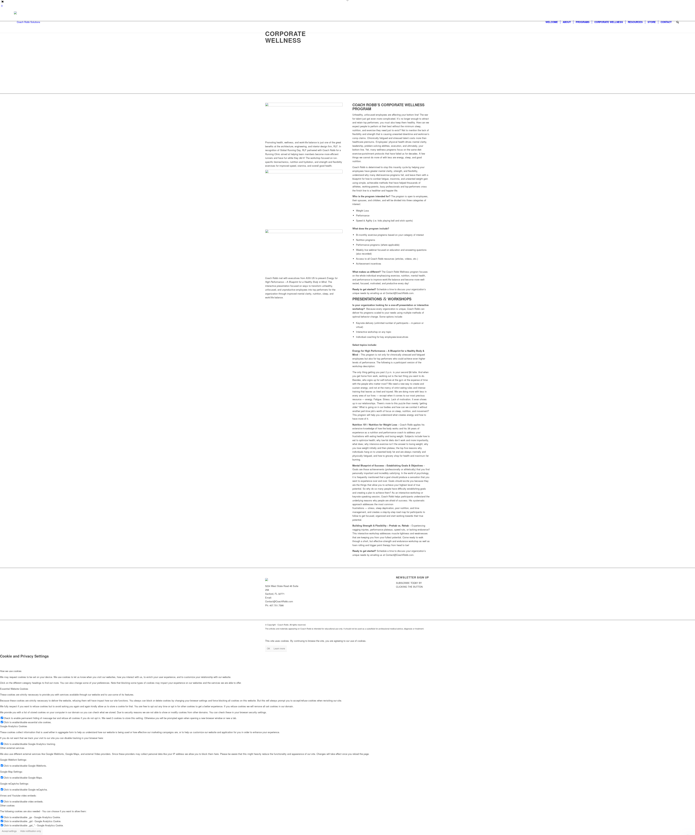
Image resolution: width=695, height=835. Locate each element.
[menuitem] (551, 22)
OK (268, 648)
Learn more (279, 648)
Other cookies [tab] (7, 805)
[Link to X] (416, 632)
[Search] (677, 22)
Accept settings (9, 830)
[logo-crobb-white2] (27, 22)
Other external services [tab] (12, 748)
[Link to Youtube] (427, 632)
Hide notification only (30, 830)
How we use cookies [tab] (11, 671)
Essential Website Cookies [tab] (14, 688)
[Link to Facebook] (421, 632)
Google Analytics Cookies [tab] (13, 726)
